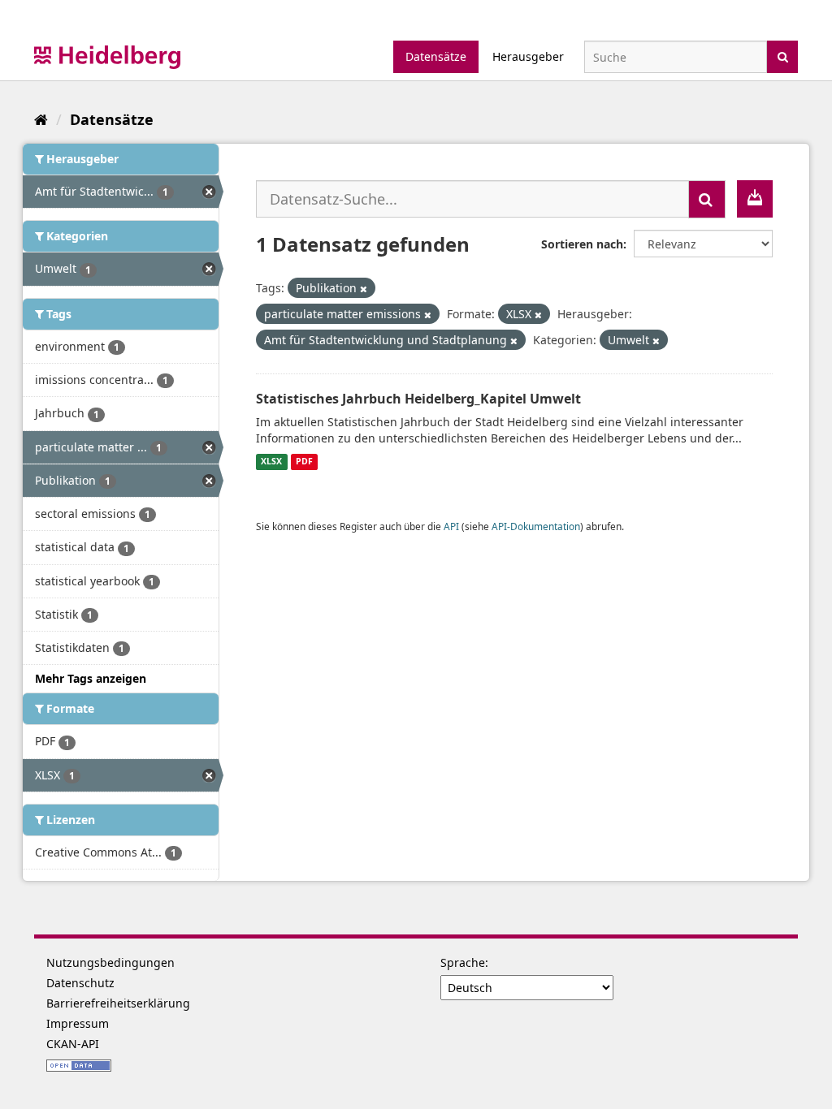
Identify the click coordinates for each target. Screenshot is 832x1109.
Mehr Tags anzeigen (90, 678)
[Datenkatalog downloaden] (755, 199)
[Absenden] (783, 56)
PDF (304, 462)
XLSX (271, 462)
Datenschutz (80, 982)
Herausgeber (528, 56)
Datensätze (435, 56)
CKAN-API (72, 1043)
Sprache (462, 962)
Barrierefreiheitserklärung (118, 1003)
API (451, 526)
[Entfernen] (363, 289)
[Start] (41, 119)
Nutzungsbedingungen (110, 962)
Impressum (77, 1023)
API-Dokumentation (536, 526)
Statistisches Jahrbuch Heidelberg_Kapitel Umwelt (418, 399)
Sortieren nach (582, 244)
